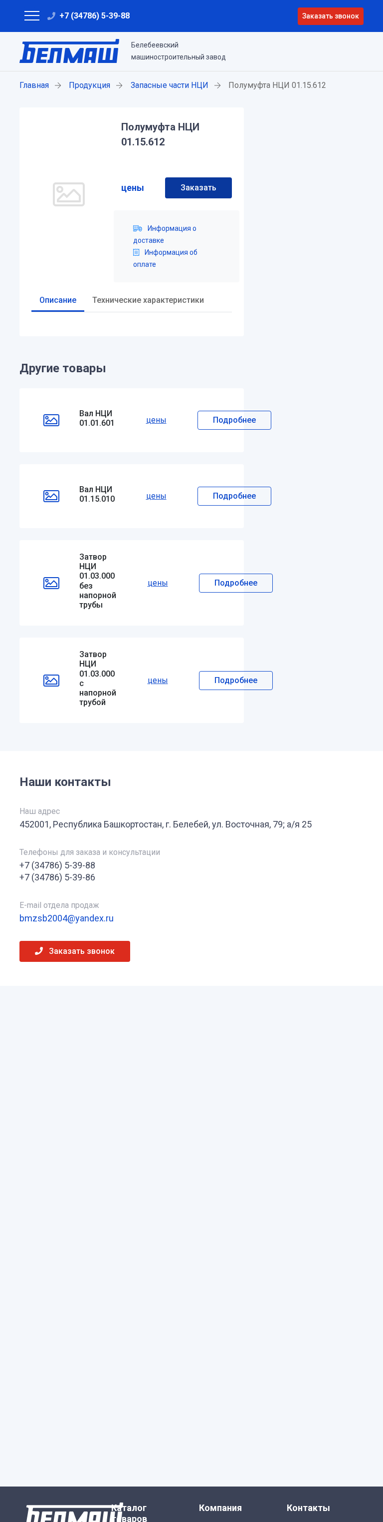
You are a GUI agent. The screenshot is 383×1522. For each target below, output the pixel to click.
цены (132, 187)
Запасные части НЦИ (169, 85)
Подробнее (234, 420)
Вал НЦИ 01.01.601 (97, 418)
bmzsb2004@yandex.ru (66, 918)
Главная (34, 85)
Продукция (89, 85)
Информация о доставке (164, 234)
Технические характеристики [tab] (148, 300)
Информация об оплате (165, 258)
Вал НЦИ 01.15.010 (97, 494)
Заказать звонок (330, 16)
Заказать (198, 187)
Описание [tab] (57, 300)
